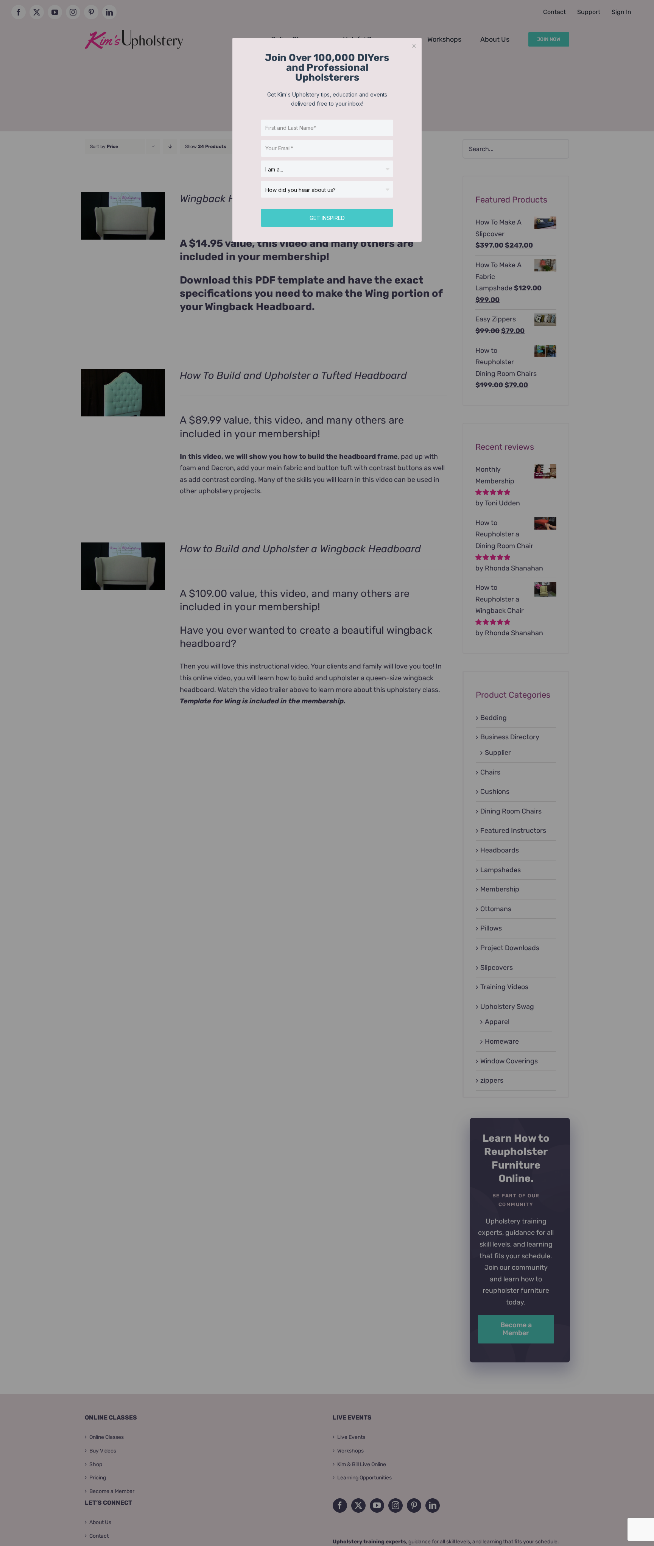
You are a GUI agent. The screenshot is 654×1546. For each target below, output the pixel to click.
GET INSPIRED (327, 218)
